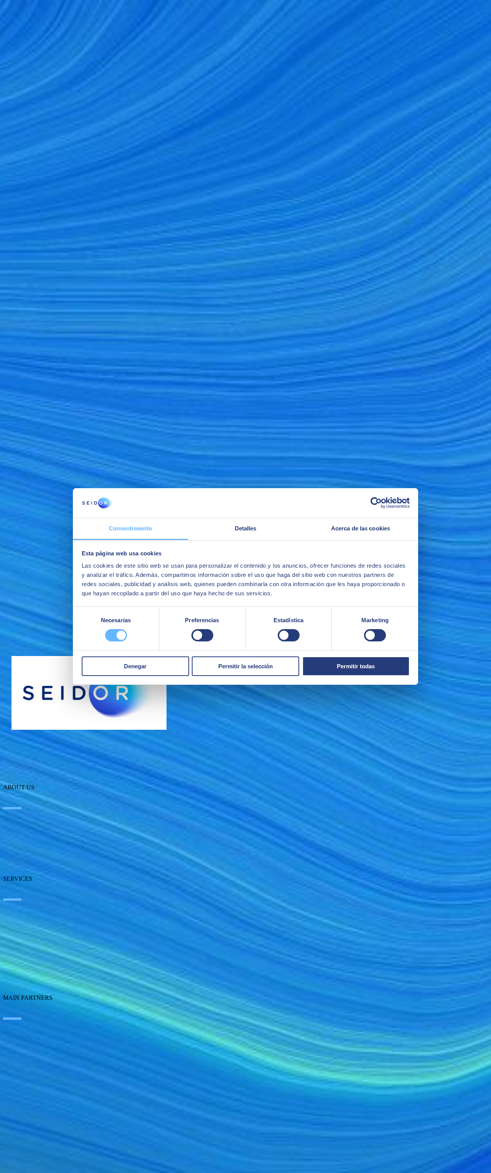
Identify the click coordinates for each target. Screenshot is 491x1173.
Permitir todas (356, 666)
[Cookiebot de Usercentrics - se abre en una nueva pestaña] (376, 503)
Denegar (135, 666)
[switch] (202, 635)
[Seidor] (89, 693)
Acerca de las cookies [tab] (360, 528)
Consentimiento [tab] (130, 528)
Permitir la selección (245, 666)
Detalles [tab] (246, 528)
